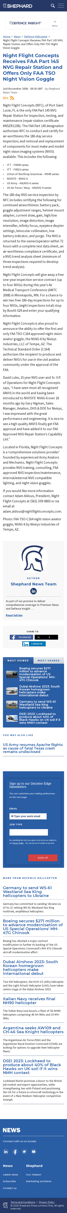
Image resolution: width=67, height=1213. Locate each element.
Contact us (10, 1188)
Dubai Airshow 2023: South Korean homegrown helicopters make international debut (30, 967)
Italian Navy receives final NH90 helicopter (29, 1000)
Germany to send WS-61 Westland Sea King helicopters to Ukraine (27, 891)
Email (14, 808)
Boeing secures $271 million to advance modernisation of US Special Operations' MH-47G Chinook (33, 927)
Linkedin (37, 643)
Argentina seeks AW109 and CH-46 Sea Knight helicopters (33, 1030)
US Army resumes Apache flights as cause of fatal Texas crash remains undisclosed (33, 748)
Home (6, 36)
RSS (5, 98)
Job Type (16, 824)
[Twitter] (24, 1152)
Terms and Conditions (23, 1202)
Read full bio (14, 615)
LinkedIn (33, 591)
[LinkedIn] (6, 1152)
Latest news (10, 1174)
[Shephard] (17, 6)
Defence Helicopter (35, 36)
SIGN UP (43, 858)
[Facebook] (15, 1152)
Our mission (33, 1174)
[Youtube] (34, 1152)
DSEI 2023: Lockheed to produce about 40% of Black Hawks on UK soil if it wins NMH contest (32, 1067)
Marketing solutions (38, 1181)
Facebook (25, 637)
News (17, 36)
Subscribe (9, 1181)
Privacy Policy (18, 843)
